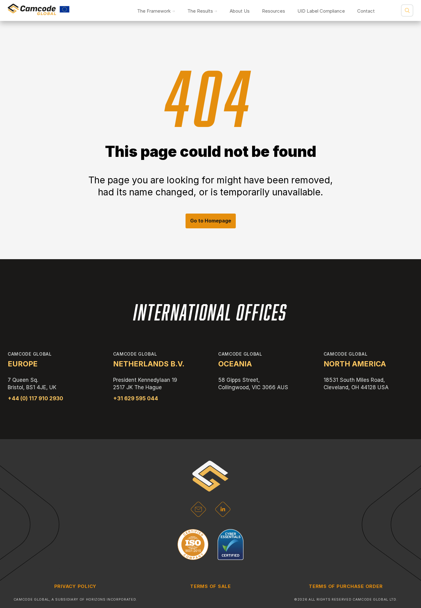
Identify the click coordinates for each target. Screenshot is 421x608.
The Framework (154, 11)
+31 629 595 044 (135, 398)
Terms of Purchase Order (345, 586)
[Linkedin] (223, 515)
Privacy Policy (75, 586)
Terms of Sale (210, 586)
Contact (366, 11)
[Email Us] (198, 515)
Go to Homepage (210, 221)
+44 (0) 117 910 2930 (35, 398)
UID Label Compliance (321, 11)
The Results (200, 11)
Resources (273, 11)
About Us (240, 11)
